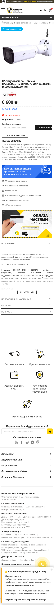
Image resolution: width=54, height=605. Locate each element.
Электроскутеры (8, 499)
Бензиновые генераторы (12, 537)
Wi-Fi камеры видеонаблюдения (16, 550)
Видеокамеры (40, 22)
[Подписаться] (50, 431)
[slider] (27, 1)
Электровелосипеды (30, 496)
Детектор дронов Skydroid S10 (37, 516)
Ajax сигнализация (34, 506)
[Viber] (38, 442)
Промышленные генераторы (39, 537)
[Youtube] (16, 442)
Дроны (4, 516)
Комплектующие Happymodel (14, 524)
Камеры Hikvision (9, 552)
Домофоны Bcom (9, 559)
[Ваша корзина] (50, 10)
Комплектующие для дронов (14, 522)
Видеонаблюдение (22, 22)
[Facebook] (21, 442)
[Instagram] (27, 442)
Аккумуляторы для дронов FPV (15, 527)
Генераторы (6, 534)
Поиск (45, 10)
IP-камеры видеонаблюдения (14, 547)
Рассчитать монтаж (15, 135)
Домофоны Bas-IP (28, 559)
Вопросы (6, 311)
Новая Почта (11, 190)
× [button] (51, 570)
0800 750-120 (41, 10)
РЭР (12, 516)
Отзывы (6, 305)
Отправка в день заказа (16, 180)
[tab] (27, 243)
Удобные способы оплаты (17, 200)
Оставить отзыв (9, 109)
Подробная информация (16, 299)
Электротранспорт (9, 496)
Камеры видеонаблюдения (33, 544)
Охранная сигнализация (12, 506)
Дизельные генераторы (25, 534)
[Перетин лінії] (48, 33)
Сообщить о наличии (11, 124)
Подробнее (8, 243)
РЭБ (19, 516)
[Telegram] (32, 442)
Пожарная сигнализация (12, 509)
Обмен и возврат (13, 205)
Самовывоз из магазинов (16, 185)
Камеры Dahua (40, 550)
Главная (8, 22)
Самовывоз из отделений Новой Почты (23, 195)
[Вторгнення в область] (48, 44)
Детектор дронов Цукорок (13, 519)
